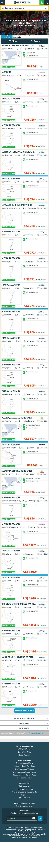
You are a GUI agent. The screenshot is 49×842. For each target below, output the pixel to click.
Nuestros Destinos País (18, 733)
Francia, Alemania (11, 99)
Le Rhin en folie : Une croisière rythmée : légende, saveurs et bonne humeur (19, 152)
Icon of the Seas (24, 752)
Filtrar (14, 41)
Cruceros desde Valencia (24, 769)
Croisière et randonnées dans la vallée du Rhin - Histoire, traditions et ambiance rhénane (19, 604)
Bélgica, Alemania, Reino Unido (17, 418)
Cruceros (4, 733)
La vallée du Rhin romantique (17, 205)
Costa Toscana (24, 755)
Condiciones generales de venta (24, 792)
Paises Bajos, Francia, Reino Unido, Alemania (19, 46)
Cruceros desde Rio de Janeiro (24, 772)
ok (40, 819)
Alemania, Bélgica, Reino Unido (17, 471)
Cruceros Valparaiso (24, 778)
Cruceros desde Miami (24, 763)
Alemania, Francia (11, 125)
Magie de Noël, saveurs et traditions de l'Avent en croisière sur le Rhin (19, 657)
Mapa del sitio (24, 798)
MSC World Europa (25, 749)
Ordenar (37, 41)
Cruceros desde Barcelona (24, 766)
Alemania (6, 72)
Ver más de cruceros (24, 711)
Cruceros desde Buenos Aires (24, 775)
